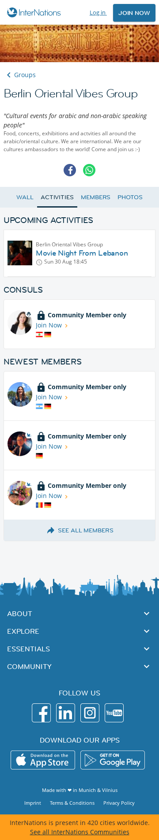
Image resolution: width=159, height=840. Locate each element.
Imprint (32, 802)
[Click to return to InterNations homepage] (35, 12)
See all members (86, 530)
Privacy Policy (119, 802)
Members (95, 197)
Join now (134, 13)
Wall (25, 197)
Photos (129, 197)
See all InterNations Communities (79, 832)
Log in (98, 12)
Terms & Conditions (72, 802)
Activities (57, 197)
